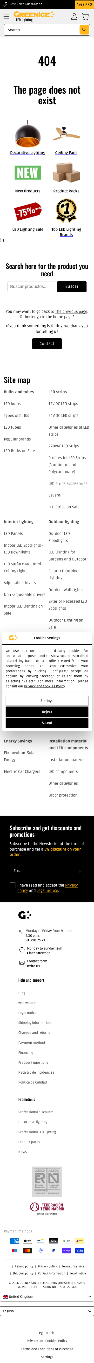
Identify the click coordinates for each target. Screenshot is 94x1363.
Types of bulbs (16, 415)
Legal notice (47, 890)
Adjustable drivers (20, 582)
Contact (47, 343)
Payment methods (32, 1043)
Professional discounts (36, 1112)
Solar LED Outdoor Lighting (64, 574)
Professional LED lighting (37, 1132)
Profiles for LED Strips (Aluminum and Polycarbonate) (67, 464)
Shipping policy (23, 1273)
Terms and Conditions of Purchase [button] (47, 1349)
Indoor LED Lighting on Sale (23, 610)
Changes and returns (34, 1033)
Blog (21, 993)
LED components (63, 771)
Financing (25, 1053)
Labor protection (63, 795)
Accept (47, 723)
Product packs (29, 1142)
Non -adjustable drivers (25, 594)
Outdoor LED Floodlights (59, 537)
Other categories (63, 783)
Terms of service (73, 1266)
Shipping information (34, 1023)
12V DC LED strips (63, 403)
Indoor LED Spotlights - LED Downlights (23, 549)
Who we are (27, 1003)
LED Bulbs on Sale (19, 450)
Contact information (51, 1273)
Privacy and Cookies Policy (44, 686)
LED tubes (12, 427)
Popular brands (17, 439)
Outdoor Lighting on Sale (65, 624)
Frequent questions (33, 1063)
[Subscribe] (79, 871)
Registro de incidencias (36, 1072)
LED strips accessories (67, 483)
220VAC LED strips (63, 446)
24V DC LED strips (63, 415)
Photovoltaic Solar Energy (20, 756)
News (22, 1152)
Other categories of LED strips (68, 431)
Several (54, 495)
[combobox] (47, 29)
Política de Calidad (32, 1082)
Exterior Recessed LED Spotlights (67, 605)
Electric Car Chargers (22, 771)
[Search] (84, 30)
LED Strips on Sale (64, 507)
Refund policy (24, 1266)
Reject (47, 712)
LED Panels (13, 533)
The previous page (71, 311)
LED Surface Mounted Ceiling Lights (22, 567)
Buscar (72, 286)
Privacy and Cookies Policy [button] (47, 1341)
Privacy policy (47, 1266)
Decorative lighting (32, 1122)
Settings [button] (47, 1357)
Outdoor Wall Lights (65, 589)
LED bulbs (12, 403)
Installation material (67, 759)
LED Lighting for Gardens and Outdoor (67, 556)
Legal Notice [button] (47, 1333)
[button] (6, 16)
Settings (46, 701)
